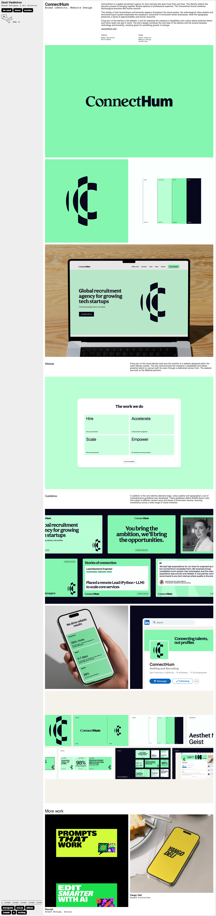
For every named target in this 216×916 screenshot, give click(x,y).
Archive (28, 10)
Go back (7, 10)
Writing (21, 912)
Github (29, 907)
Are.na (20, 907)
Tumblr (6, 912)
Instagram (8, 907)
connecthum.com (109, 28)
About (18, 10)
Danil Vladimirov (11, 2)
